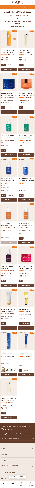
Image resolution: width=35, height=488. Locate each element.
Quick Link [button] (5, 454)
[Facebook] (2, 478)
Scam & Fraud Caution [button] (9, 466)
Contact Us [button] (5, 460)
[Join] (32, 438)
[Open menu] (2, 2)
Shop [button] (3, 449)
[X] (5, 478)
